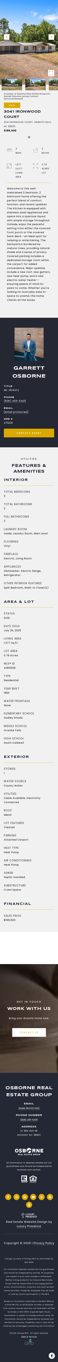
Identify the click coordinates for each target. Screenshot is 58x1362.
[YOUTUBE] (33, 1197)
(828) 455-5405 (15, 401)
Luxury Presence (29, 1226)
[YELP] (42, 1197)
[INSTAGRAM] (16, 1197)
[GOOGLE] (50, 1197)
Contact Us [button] (29, 1032)
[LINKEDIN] (25, 1197)
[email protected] (13, 98)
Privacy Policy (44, 1243)
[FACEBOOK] (8, 1197)
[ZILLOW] (29, 1205)
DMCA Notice (29, 1336)
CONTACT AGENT (29, 433)
